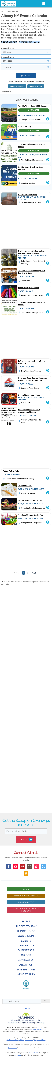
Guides (26, 955)
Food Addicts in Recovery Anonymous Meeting (29, 411)
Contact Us (26, 959)
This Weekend (28, 81)
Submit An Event (26, 902)
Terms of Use (29, 1040)
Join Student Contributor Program (26, 910)
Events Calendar (12, 11)
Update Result (26, 76)
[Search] (45, 1001)
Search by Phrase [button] (35, 86)
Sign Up (23, 839)
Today (10, 81)
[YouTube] (15, 866)
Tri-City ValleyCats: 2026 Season (32, 106)
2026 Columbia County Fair (30, 500)
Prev (17, 573)
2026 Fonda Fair (25, 486)
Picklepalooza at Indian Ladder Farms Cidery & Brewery (31, 252)
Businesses (26, 950)
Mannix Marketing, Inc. (39, 1029)
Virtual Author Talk (11, 471)
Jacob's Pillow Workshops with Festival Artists (31, 272)
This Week (17, 81)
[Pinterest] (22, 866)
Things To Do (26, 931)
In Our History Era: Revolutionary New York (32, 362)
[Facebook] (8, 866)
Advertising (26, 974)
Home (3, 11)
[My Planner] (26, 873)
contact (17, 1055)
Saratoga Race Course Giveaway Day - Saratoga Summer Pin (32, 379)
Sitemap (26, 1008)
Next (34, 573)
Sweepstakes (26, 969)
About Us (26, 964)
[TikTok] (36, 866)
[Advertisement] (26, 701)
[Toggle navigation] (44, 3)
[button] (26, 52)
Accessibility (34, 1052)
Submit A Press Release (26, 896)
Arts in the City (24, 126)
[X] (43, 866)
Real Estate (26, 945)
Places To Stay (26, 926)
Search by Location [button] (17, 86)
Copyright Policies (39, 1040)
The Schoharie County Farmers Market (31, 145)
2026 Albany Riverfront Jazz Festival (30, 168)
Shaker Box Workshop (27, 195)
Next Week (39, 81)
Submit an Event (9, 42)
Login (26, 889)
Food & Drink (26, 935)
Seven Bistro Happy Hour (29, 395)
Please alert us (12, 1048)
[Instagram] (29, 866)
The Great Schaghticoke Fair (30, 515)
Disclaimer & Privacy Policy (15, 1040)
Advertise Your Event (29, 42)
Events (26, 940)
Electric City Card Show (28, 288)
